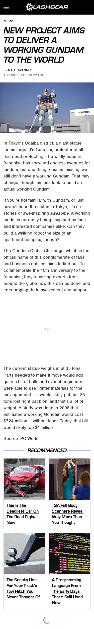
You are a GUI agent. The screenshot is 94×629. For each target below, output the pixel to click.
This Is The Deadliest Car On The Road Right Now (23, 514)
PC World (29, 438)
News (9, 21)
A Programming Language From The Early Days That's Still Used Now (67, 591)
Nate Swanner (20, 70)
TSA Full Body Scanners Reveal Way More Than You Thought (67, 514)
